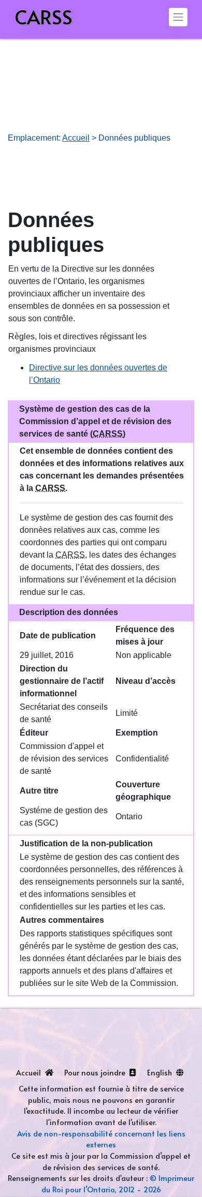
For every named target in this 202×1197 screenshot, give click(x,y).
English (160, 1072)
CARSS (44, 16)
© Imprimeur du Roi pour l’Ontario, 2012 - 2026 (118, 1183)
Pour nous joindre (95, 1072)
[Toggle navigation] (178, 17)
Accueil (76, 137)
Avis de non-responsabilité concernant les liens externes (101, 1139)
